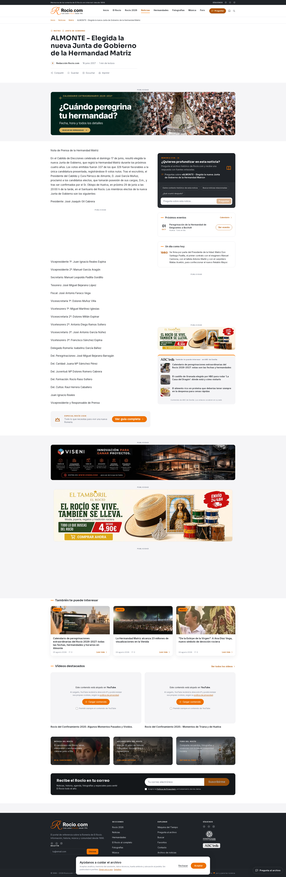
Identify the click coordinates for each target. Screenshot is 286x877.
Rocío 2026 (131, 10)
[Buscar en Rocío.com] (234, 11)
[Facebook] (226, 2)
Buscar (161, 837)
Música (192, 10)
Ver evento (225, 228)
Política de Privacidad (166, 789)
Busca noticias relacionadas (215, 188)
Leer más (100, 652)
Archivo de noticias (167, 852)
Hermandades (161, 10)
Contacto (162, 847)
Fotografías (178, 10)
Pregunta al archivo (167, 832)
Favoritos (162, 842)
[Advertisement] (100, 238)
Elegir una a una (106, 869)
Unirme (92, 851)
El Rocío (117, 10)
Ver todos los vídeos (222, 666)
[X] (230, 2)
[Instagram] (234, 2)
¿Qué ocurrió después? (173, 193)
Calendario (225, 217)
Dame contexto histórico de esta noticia (180, 188)
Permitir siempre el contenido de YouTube (97, 708)
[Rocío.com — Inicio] (67, 11)
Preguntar (224, 201)
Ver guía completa (127, 419)
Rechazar (183, 865)
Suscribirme (216, 782)
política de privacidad (109, 695)
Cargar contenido (97, 703)
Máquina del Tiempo (168, 827)
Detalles (117, 869)
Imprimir (105, 73)
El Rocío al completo (122, 842)
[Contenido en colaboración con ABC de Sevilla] (211, 845)
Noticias (145, 10)
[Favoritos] (229, 11)
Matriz (71, 20)
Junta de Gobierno (75, 31)
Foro (202, 10)
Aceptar (198, 865)
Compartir (59, 73)
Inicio (106, 10)
